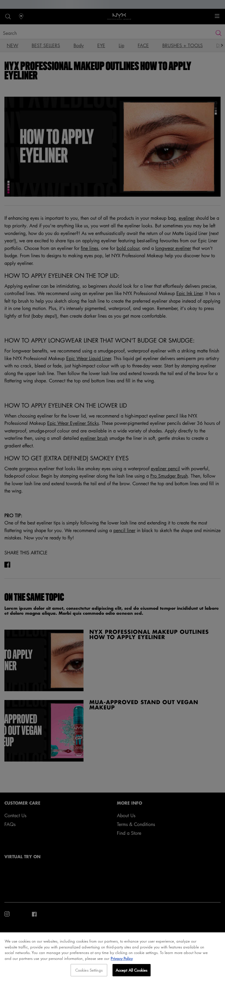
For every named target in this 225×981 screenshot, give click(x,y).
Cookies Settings (89, 970)
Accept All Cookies (131, 970)
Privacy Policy (122, 958)
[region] (112, 956)
